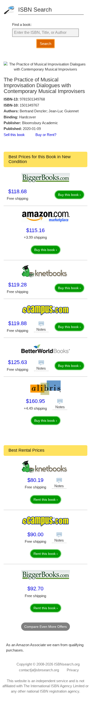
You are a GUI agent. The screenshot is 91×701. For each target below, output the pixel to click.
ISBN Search (35, 9)
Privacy (73, 670)
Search (45, 44)
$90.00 (35, 534)
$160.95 (35, 401)
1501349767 (29, 105)
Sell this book (14, 135)
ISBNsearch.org (67, 664)
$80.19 (35, 480)
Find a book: (22, 24)
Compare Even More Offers (45, 627)
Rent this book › (45, 499)
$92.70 (35, 589)
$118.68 (17, 191)
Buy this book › (69, 195)
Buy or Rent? (45, 135)
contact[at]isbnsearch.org (39, 670)
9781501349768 (32, 99)
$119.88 (17, 323)
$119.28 (17, 285)
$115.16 (35, 230)
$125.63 (17, 362)
